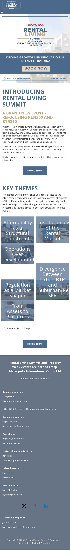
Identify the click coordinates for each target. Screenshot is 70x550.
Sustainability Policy (28, 543)
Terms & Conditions (50, 540)
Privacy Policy (32, 540)
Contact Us (46, 543)
